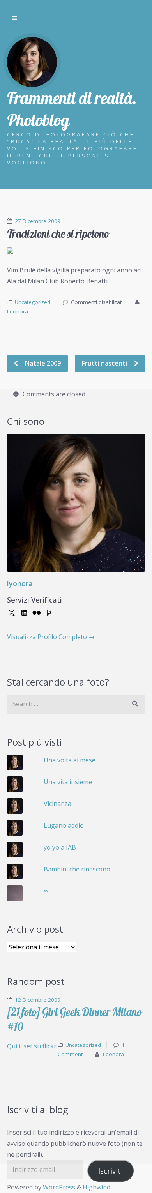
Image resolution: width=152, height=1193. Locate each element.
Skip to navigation (14, 18)
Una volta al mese (69, 760)
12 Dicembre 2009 (37, 999)
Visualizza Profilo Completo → (51, 637)
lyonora (20, 583)
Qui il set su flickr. (32, 1046)
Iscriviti (110, 1170)
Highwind (96, 1187)
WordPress (59, 1187)
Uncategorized (32, 302)
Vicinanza (57, 803)
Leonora (17, 311)
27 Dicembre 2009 (37, 220)
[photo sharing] (76, 250)
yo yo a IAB (60, 847)
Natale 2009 (42, 363)
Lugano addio (64, 825)
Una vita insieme (68, 782)
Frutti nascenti (105, 363)
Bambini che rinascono (77, 869)
